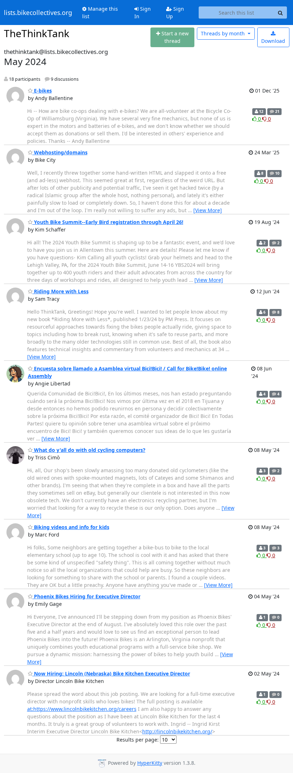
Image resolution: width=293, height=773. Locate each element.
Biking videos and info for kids (71, 527)
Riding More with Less (61, 291)
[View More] (207, 210)
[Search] (280, 12)
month (223, 33)
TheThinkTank (36, 33)
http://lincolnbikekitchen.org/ (177, 731)
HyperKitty (149, 762)
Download (273, 41)
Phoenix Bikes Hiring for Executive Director (86, 596)
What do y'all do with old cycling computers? (89, 450)
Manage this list (100, 12)
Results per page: (137, 739)
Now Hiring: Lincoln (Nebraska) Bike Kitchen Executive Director (111, 673)
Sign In (142, 12)
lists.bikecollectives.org (38, 12)
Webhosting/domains (60, 152)
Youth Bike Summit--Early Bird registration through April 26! (108, 222)
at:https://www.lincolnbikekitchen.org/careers (81, 708)
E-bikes (42, 90)
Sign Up (175, 12)
